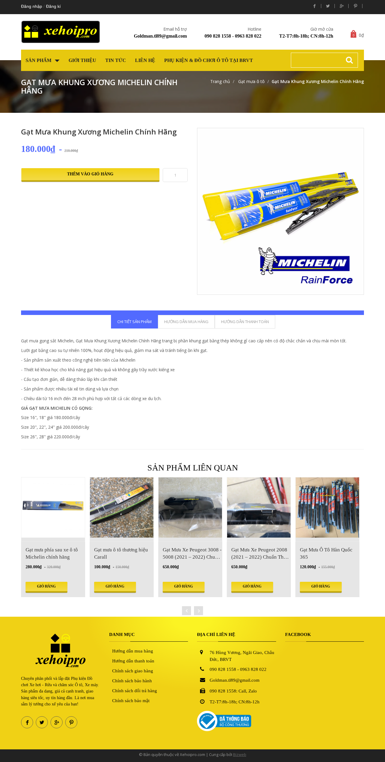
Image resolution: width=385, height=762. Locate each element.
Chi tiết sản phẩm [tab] (134, 321)
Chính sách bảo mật (130, 700)
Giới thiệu (82, 60)
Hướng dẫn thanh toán (133, 661)
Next (371, 196)
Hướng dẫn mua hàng (132, 651)
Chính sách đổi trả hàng (134, 690)
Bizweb (239, 754)
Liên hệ (145, 60)
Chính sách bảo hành (132, 680)
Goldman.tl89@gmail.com (160, 36)
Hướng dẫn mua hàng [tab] (186, 321)
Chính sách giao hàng (132, 670)
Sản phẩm (39, 60)
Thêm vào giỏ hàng (90, 174)
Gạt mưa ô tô (251, 81)
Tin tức (115, 60)
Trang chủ (220, 81)
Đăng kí (53, 6)
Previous (189, 196)
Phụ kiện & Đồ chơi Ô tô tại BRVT (208, 60)
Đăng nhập (31, 6)
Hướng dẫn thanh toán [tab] (245, 321)
